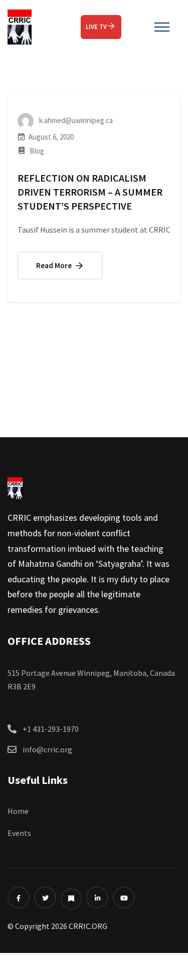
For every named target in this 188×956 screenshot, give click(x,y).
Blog (37, 151)
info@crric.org (47, 749)
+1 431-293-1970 (51, 729)
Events (19, 833)
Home (18, 811)
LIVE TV (96, 27)
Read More (54, 265)
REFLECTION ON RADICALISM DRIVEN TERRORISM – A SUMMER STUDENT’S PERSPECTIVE (90, 192)
